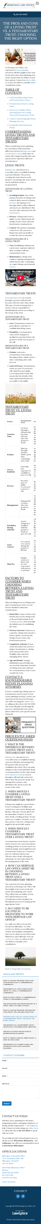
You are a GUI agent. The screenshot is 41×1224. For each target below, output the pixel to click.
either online (30, 80)
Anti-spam (30, 1220)
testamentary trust (14, 298)
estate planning (22, 70)
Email (5, 1076)
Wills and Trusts (13, 974)
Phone (5, 1068)
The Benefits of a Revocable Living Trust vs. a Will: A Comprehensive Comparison (18, 990)
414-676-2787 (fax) (9, 1178)
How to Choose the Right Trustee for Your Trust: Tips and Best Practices (19, 1011)
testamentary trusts (13, 154)
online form (33, 1128)
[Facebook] (23, 1196)
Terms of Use (11, 1220)
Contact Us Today (15, 1116)
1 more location (8, 1182)
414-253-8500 (21, 14)
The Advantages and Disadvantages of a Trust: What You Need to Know (20, 1004)
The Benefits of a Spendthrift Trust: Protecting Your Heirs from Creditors (19, 1026)
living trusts (27, 151)
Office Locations (14, 1151)
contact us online (12, 939)
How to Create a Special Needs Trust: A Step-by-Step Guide (19, 1039)
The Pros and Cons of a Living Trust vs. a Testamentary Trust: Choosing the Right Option (20, 1018)
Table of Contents (23, 969)
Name (4, 1060)
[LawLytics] (20, 1212)
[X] (18, 1196)
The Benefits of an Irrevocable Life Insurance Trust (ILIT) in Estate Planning (18, 1046)
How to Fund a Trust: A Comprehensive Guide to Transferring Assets (19, 998)
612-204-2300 (7, 1175)
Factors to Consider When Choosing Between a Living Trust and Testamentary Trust (21, 112)
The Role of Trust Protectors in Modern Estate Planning (17, 1032)
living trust (11, 170)
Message (6, 1084)
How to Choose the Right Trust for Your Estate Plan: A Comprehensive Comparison (18, 982)
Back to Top (10, 969)
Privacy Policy (21, 1220)
